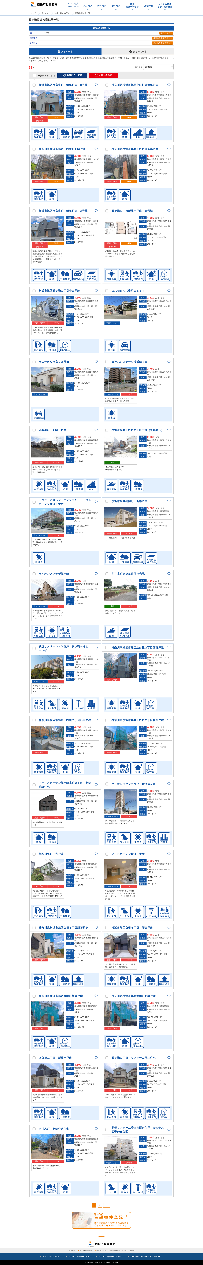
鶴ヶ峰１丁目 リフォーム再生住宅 (134, 1057)
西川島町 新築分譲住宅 (54, 1128)
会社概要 (72, 1250)
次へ (107, 1205)
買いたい (88, 5)
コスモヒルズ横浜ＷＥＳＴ (128, 290)
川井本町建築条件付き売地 (128, 573)
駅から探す (165, 33)
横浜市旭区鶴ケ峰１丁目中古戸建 (59, 290)
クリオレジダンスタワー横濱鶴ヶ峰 (134, 783)
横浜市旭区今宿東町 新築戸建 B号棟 (63, 84)
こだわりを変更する (161, 43)
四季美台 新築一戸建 (52, 430)
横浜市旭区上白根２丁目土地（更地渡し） (138, 430)
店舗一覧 (148, 5)
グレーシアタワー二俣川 (79, 1257)
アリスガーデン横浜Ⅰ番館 (128, 853)
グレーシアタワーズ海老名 (110, 1257)
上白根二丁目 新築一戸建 (55, 1057)
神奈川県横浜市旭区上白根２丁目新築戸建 (138, 647)
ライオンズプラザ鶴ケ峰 (54, 573)
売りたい (101, 5)
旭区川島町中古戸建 (51, 853)
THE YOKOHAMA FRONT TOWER (145, 1257)
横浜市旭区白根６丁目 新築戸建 (132, 927)
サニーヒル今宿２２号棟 (54, 361)
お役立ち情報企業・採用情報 (165, 5)
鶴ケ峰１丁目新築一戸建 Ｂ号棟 (132, 210)
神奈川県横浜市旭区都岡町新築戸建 (61, 995)
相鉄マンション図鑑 (51, 1257)
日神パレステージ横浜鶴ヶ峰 (129, 361)
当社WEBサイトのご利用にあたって (123, 1250)
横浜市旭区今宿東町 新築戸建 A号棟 (63, 210)
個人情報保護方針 (86, 1250)
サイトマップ (101, 1250)
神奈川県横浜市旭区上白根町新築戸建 (135, 84)
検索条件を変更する (161, 38)
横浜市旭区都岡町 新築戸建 (129, 501)
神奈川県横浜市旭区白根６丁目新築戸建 (63, 927)
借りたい (116, 5)
